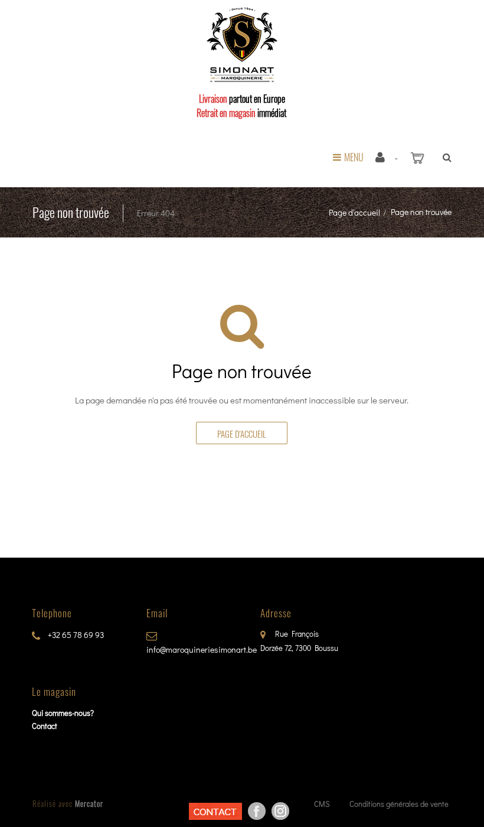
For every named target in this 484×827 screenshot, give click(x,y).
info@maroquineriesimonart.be (201, 649)
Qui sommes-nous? (63, 713)
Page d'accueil (354, 212)
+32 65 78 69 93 (75, 634)
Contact (44, 726)
